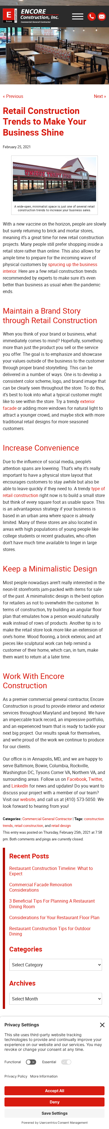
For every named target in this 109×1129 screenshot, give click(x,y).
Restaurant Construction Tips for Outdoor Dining (50, 931)
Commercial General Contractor (47, 818)
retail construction (29, 825)
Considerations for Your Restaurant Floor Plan (54, 917)
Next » (100, 96)
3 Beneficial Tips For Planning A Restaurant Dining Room (52, 903)
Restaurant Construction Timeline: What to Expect (51, 871)
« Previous (13, 96)
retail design (61, 825)
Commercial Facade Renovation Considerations (40, 887)
